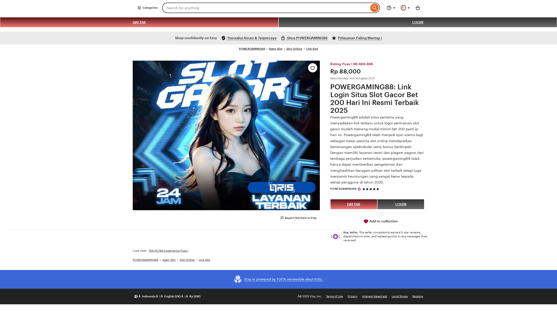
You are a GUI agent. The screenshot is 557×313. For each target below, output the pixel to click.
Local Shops (400, 296)
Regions (417, 296)
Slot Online (294, 48)
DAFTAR (139, 22)
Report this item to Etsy (301, 218)
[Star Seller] (359, 189)
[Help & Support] (391, 8)
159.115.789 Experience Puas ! (168, 250)
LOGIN (417, 22)
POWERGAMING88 (252, 48)
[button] (167, 297)
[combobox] (265, 8)
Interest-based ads (374, 296)
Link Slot (312, 48)
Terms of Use (334, 296)
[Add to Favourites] (312, 67)
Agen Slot (275, 48)
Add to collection (383, 221)
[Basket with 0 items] (418, 8)
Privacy (352, 296)
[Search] (374, 8)
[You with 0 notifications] (405, 8)
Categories (150, 7)
